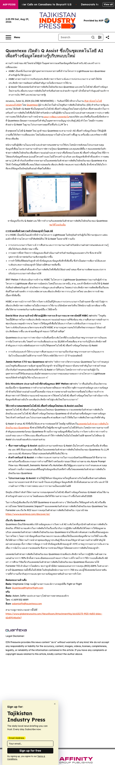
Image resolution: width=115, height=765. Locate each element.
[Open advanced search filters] (99, 37)
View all (108, 4)
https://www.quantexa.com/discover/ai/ (28, 514)
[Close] (54, 704)
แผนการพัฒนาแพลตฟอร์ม (56, 116)
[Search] (93, 37)
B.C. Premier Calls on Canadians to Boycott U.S (41, 4)
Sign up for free (30, 750)
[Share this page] (107, 37)
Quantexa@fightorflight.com (27, 587)
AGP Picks (9, 4)
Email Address (16, 738)
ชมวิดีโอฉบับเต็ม (57, 224)
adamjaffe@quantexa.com (27, 603)
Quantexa (32, 104)
